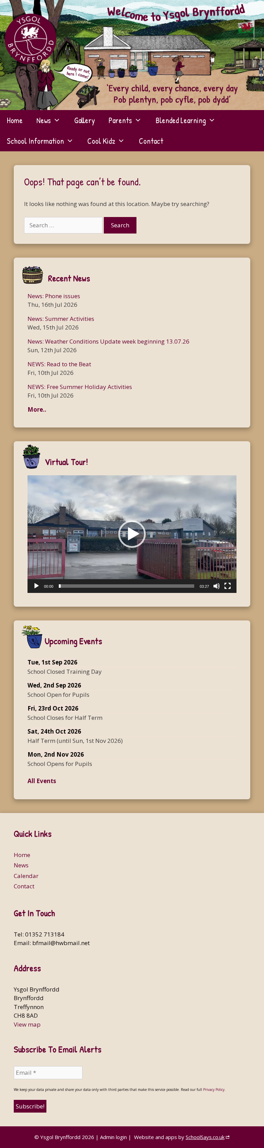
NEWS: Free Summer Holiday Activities (80, 387)
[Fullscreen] (227, 586)
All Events (42, 781)
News (43, 120)
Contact (151, 141)
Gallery (84, 120)
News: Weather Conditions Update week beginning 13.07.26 (108, 341)
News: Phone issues (54, 296)
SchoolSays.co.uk (205, 1137)
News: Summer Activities (61, 319)
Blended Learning (181, 120)
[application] (132, 534)
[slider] (126, 586)
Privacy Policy (213, 1089)
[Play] (36, 586)
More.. (37, 409)
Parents (120, 120)
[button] (132, 534)
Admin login (113, 1137)
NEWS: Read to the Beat (59, 364)
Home (15, 120)
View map (27, 1024)
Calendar (26, 876)
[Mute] (216, 586)
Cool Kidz (101, 141)
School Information (35, 141)
